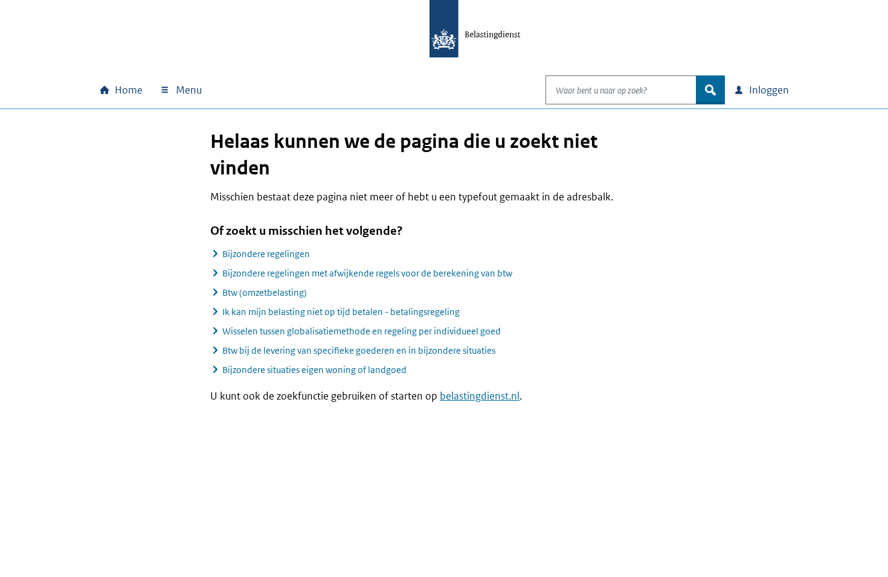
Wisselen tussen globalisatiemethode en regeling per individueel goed (361, 331)
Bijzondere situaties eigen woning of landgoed (314, 369)
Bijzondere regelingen (266, 254)
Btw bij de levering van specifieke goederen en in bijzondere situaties (358, 350)
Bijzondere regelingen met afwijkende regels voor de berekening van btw (367, 273)
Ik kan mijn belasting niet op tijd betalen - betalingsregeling (341, 311)
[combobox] (621, 89)
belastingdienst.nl (480, 396)
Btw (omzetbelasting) (264, 292)
